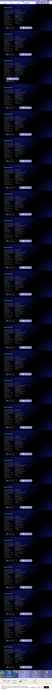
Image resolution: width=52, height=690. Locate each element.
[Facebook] (20, 681)
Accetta (46, 687)
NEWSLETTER (34, 674)
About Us (14, 680)
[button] (5, 3)
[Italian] (41, 0)
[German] (48, 0)
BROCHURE (46, 674)
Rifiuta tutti (40, 687)
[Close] (50, 687)
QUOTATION (23, 674)
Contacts (14, 682)
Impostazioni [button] (33, 687)
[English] (44, 0)
